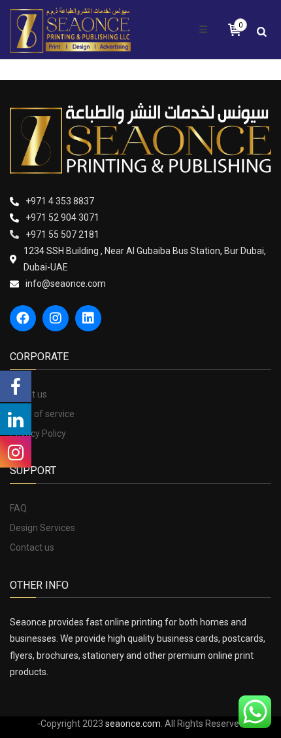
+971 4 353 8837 (59, 201)
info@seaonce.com (65, 283)
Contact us (32, 547)
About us (28, 394)
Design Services (42, 528)
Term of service (42, 414)
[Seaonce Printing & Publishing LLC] (70, 29)
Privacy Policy (38, 433)
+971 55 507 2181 (62, 234)
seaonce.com (133, 723)
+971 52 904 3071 (62, 217)
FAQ (18, 508)
